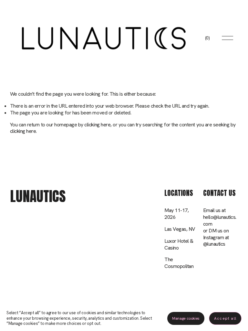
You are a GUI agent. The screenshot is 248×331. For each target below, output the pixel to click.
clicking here (97, 124)
